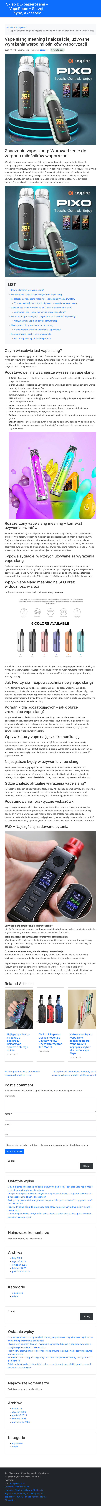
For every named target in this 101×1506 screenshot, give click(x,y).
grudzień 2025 (19, 1264)
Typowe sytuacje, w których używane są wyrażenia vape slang (45, 303)
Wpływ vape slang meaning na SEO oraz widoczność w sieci (41, 307)
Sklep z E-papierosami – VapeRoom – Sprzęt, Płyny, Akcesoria (27, 8)
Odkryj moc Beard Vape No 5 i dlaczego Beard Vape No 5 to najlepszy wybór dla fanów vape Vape (81, 1044)
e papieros (21, 27)
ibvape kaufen (31, 1496)
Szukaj (11, 1160)
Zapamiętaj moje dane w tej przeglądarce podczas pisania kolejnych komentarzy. (47, 1145)
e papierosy (16, 1483)
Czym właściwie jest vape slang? (27, 290)
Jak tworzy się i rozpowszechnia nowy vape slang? (39, 312)
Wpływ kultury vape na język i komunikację (35, 320)
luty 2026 (17, 1258)
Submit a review (14, 1151)
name (8, 1113)
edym (15, 1296)
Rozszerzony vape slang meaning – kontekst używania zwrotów (43, 299)
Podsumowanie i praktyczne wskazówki (31, 334)
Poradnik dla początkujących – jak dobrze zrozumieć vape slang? (44, 316)
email (8, 1124)
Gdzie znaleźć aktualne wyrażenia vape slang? (37, 329)
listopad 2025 (19, 1268)
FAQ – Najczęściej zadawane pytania (32, 338)
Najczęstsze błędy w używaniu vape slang (32, 325)
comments (10, 1096)
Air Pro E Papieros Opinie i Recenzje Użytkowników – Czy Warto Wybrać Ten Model (50, 1041)
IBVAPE (19, 1496)
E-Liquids (35, 1493)
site (6, 1134)
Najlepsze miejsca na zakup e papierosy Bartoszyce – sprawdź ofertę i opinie (18, 1042)
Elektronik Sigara (23, 1490)
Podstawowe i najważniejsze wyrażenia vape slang (36, 294)
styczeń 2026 (19, 1261)
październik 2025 (21, 1271)
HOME (10, 27)
